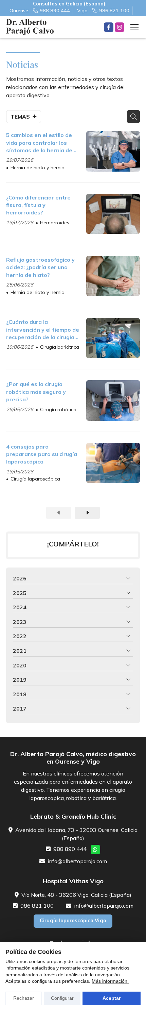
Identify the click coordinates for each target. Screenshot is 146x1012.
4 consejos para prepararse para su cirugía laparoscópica (41, 454)
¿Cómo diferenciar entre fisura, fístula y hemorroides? (38, 205)
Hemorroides (54, 223)
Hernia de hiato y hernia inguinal (35, 168)
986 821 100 (37, 905)
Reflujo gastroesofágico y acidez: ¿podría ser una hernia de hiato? (40, 267)
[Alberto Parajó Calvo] (30, 27)
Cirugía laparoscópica (35, 479)
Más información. (110, 981)
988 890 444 (70, 848)
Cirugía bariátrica (59, 347)
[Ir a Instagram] (119, 27)
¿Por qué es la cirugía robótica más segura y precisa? (36, 392)
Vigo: (103, 10)
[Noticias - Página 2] (87, 513)
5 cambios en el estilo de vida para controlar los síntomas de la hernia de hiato (39, 143)
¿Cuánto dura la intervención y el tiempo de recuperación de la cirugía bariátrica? (42, 329)
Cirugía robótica (58, 409)
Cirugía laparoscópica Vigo (73, 921)
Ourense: (40, 10)
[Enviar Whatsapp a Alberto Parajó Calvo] (95, 849)
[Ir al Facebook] (108, 27)
